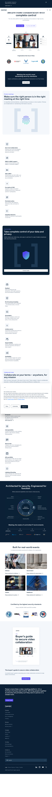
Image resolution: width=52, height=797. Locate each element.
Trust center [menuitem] (7, 712)
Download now (26, 678)
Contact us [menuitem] (7, 750)
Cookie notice (10, 399)
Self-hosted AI (8, 420)
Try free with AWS (30, 26)
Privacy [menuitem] (17, 767)
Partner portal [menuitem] (8, 726)
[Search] (47, 10)
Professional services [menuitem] (9, 714)
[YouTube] (43, 767)
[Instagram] (39, 767)
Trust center (26, 82)
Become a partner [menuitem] (8, 724)
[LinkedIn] (36, 767)
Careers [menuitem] (6, 734)
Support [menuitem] (6, 756)
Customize (15, 406)
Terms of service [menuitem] (11, 767)
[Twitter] (46, 767)
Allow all (24, 407)
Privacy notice (21, 399)
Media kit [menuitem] (7, 738)
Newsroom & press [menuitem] (9, 754)
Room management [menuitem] (9, 716)
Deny (7, 406)
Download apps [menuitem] (8, 744)
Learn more (7, 5)
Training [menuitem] (6, 718)
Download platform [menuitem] (9, 746)
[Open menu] (50, 10)
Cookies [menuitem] (21, 767)
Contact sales (20, 26)
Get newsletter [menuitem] (8, 752)
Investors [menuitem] (7, 736)
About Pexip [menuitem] (7, 732)
